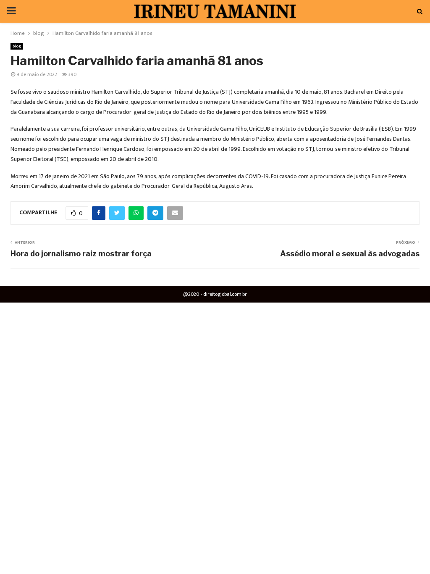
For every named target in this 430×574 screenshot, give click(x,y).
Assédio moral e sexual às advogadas (350, 253)
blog (17, 46)
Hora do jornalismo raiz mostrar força (81, 253)
